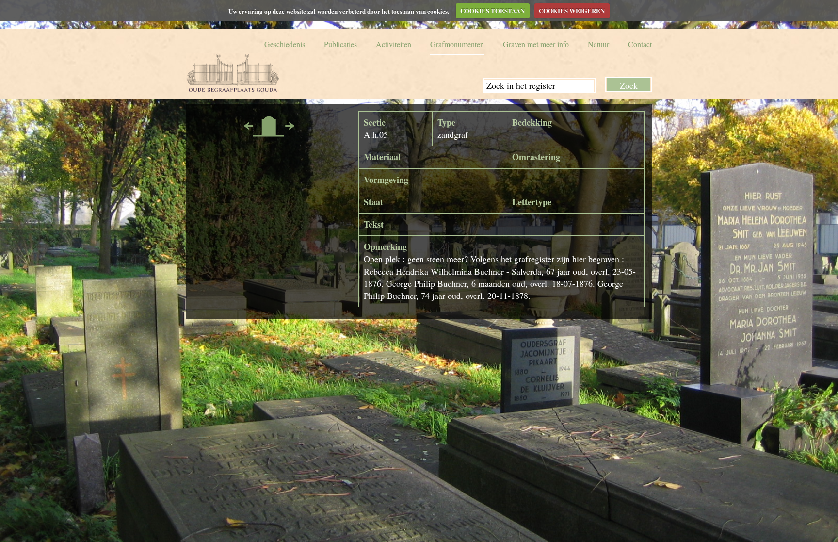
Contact (640, 44)
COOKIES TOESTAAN (492, 10)
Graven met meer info (536, 44)
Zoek (629, 85)
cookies (437, 10)
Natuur (598, 44)
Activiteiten (393, 44)
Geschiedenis (284, 44)
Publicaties (340, 44)
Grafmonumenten (457, 44)
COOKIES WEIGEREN (572, 10)
